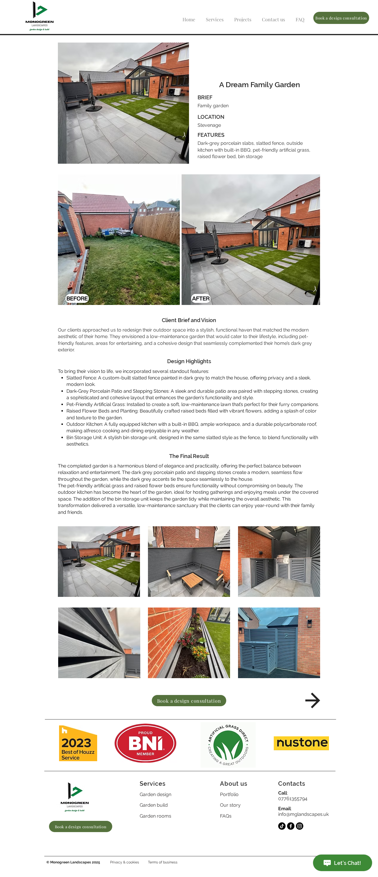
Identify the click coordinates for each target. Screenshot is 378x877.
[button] (215, 16)
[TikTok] (282, 826)
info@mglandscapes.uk (303, 814)
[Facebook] (290, 826)
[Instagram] (299, 826)
